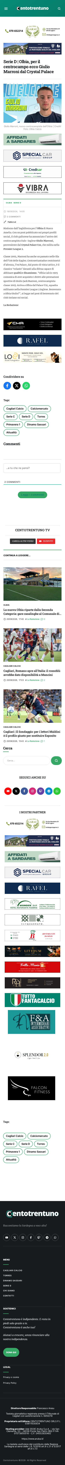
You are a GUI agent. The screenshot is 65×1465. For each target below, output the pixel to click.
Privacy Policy (9, 1383)
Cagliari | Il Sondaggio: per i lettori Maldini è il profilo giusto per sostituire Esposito (31, 734)
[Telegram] (49, 791)
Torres (41, 416)
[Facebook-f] (24, 791)
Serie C (10, 416)
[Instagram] (32, 791)
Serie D (26, 416)
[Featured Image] (32, 584)
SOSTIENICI (9, 1308)
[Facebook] (7, 385)
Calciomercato (39, 408)
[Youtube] (8, 791)
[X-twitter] (16, 791)
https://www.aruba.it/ (33, 1438)
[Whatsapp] (57, 791)
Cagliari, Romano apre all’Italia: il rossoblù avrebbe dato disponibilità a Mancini (31, 673)
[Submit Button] (56, 760)
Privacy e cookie (11, 1377)
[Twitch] (40, 791)
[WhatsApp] (26, 385)
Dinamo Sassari (36, 424)
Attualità (11, 432)
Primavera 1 (13, 424)
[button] (6, 8)
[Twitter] (17, 385)
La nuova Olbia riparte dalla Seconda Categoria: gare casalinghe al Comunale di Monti (31, 614)
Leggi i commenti (32, 494)
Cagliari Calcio (15, 408)
